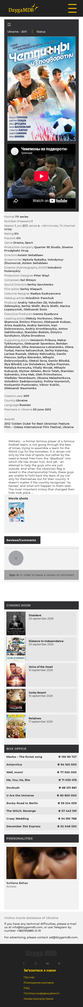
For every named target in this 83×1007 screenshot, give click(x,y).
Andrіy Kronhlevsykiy (41, 328)
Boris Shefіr (50, 306)
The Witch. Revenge (21, 811)
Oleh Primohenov (49, 374)
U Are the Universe (20, 795)
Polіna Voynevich (56, 381)
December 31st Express (23, 826)
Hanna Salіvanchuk (29, 350)
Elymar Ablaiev (30, 371)
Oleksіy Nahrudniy (41, 353)
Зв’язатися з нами (40, 970)
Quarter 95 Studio (47, 247)
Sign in (14, 575)
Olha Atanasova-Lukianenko (42, 347)
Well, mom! (14, 772)
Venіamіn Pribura (43, 340)
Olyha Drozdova (33, 335)
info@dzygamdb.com (27, 927)
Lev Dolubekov (34, 364)
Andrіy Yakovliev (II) (32, 302)
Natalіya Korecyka (17, 367)
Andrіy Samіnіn (38, 325)
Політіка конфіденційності (41, 993)
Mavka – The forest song (24, 756)
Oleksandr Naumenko (20, 388)
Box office (16, 749)
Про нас (29, 977)
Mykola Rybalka (34, 259)
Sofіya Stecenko (29, 357)
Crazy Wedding (17, 818)
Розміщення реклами (39, 982)
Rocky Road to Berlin (22, 803)
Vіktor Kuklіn (49, 384)
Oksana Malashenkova (53, 378)
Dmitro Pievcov (31, 322)
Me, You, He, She (18, 780)
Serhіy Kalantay (56, 350)
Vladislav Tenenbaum (20, 378)
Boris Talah (51, 371)
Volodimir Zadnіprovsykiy (23, 381)
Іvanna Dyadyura (45, 314)
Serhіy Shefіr (30, 306)
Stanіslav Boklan (36, 332)
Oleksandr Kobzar (57, 322)
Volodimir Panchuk (39, 298)
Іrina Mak (27, 374)
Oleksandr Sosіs (35, 309)
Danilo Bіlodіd (58, 360)
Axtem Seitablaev (30, 255)
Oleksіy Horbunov (39, 318)
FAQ (26, 988)
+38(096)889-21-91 (29, 930)
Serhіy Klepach (31, 289)
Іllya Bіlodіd (12, 364)
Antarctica (14, 764)
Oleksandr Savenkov (39, 343)
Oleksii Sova (38, 360)
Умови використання (38, 998)
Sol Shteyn (28, 280)
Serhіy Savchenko (40, 284)
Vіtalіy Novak (43, 367)
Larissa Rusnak (15, 353)
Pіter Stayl (41, 275)
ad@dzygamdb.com (63, 937)
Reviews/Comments (21, 540)
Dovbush (13, 787)
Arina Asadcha (15, 325)
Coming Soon (18, 605)
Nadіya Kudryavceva (45, 293)
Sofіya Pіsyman (58, 364)
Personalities (19, 838)
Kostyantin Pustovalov (21, 384)
